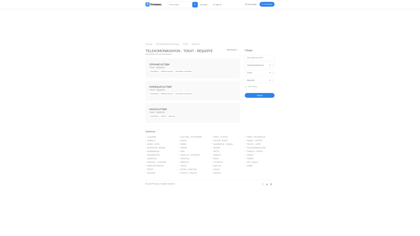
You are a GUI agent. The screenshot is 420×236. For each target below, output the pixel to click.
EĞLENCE (151, 173)
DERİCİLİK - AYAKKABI (156, 162)
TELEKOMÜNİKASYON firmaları (167, 44)
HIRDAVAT (184, 162)
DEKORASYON (153, 155)
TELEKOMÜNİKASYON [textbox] (255, 65)
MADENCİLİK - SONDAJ (223, 144)
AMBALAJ (151, 141)
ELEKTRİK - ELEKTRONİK (191, 137)
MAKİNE (216, 148)
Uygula (259, 95)
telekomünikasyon (167, 71)
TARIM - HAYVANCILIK (256, 137)
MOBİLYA (217, 155)
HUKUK (183, 166)
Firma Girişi (251, 4)
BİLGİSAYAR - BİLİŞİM (156, 148)
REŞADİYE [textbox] (251, 80)
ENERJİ (183, 144)
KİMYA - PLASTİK (220, 137)
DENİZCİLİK (152, 159)
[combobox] (260, 65)
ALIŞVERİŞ (151, 137)
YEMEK (250, 166)
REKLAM (217, 166)
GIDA (182, 151)
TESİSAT (250, 155)
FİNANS (183, 148)
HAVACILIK (184, 159)
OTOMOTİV (218, 162)
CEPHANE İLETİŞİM (159, 64)
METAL (216, 151)
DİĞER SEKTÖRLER (155, 166)
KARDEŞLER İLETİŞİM (160, 87)
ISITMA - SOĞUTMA (188, 169)
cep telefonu (155, 71)
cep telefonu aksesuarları (184, 71)
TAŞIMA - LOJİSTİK (254, 141)
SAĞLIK (216, 169)
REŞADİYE (161, 68)
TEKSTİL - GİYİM (253, 144)
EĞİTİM (150, 169)
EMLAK (183, 141)
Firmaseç (148, 44)
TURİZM (250, 159)
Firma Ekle (268, 4)
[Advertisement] (210, 25)
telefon (164, 116)
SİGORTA (217, 173)
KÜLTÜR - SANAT (220, 141)
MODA (216, 159)
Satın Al (218, 5)
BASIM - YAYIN (153, 144)
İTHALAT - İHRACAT (188, 173)
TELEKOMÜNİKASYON (256, 148)
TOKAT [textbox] (249, 73)
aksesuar (172, 116)
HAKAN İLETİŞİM (158, 109)
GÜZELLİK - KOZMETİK (190, 155)
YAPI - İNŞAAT (252, 162)
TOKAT (185, 44)
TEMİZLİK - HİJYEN (254, 151)
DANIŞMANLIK (153, 151)
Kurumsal (203, 5)
